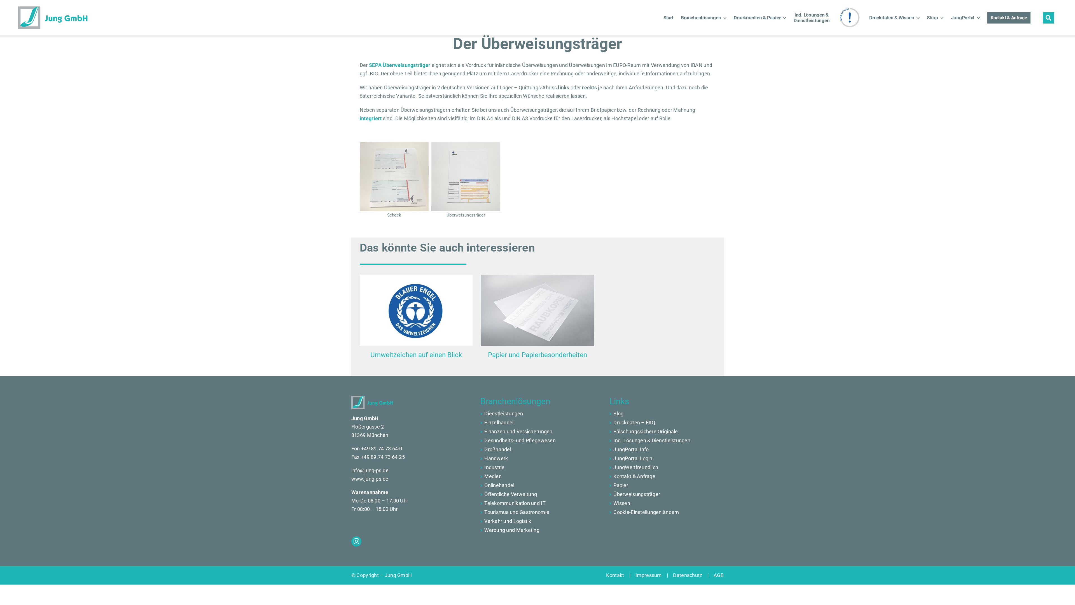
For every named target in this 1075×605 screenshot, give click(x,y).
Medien (493, 476)
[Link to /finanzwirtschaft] (481, 423)
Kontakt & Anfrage (634, 476)
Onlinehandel (499, 485)
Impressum (648, 575)
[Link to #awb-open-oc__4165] (1048, 18)
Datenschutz (687, 575)
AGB (716, 575)
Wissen (621, 503)
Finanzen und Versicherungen (518, 431)
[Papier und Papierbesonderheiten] (537, 310)
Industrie (494, 467)
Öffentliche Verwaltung (510, 494)
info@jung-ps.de (370, 470)
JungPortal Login (632, 458)
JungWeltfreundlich (635, 467)
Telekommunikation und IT (514, 503)
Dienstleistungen (503, 413)
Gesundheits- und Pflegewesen (520, 440)
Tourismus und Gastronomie (516, 512)
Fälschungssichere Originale (645, 431)
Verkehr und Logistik (507, 521)
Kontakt (617, 575)
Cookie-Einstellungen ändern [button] (646, 512)
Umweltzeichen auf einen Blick (416, 355)
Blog (618, 413)
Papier (620, 485)
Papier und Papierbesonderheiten (537, 355)
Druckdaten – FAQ (634, 422)
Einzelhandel (498, 422)
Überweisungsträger (636, 494)
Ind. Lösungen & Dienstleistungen (651, 440)
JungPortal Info (631, 449)
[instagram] (356, 541)
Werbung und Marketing (511, 530)
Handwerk (496, 458)
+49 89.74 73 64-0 (381, 449)
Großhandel (497, 449)
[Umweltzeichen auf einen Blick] (416, 310)
